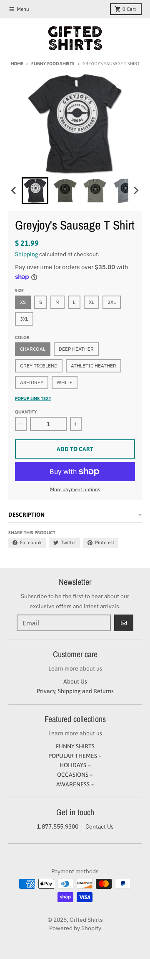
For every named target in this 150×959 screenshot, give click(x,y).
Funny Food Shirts (52, 63)
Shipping (26, 254)
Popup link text (33, 398)
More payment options (75, 489)
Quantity (26, 411)
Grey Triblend (39, 365)
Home (17, 63)
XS (23, 302)
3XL (24, 319)
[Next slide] (136, 190)
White (64, 382)
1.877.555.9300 (57, 826)
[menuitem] (35, 190)
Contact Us (99, 826)
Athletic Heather (93, 365)
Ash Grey (31, 382)
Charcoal (32, 349)
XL (91, 302)
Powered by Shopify (75, 928)
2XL (112, 302)
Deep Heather (76, 349)
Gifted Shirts (86, 919)
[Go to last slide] (14, 190)
